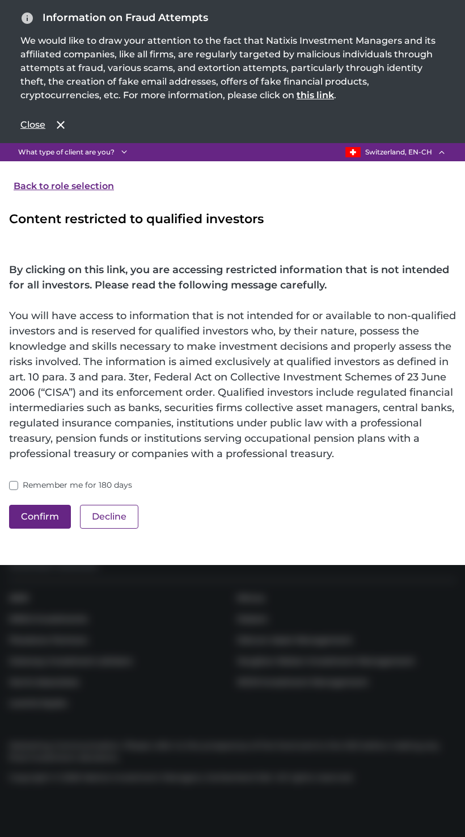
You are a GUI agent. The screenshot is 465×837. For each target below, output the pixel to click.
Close (32, 124)
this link (315, 95)
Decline (109, 516)
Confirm (40, 516)
